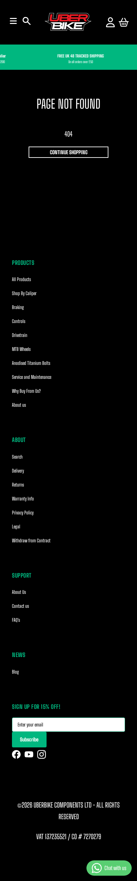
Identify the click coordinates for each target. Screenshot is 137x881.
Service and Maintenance (31, 377)
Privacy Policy (23, 512)
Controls (18, 321)
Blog (15, 672)
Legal (16, 526)
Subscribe (29, 739)
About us (19, 405)
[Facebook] (16, 754)
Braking (18, 307)
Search (17, 457)
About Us (19, 592)
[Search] (27, 21)
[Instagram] (41, 754)
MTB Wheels (21, 349)
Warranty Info (23, 498)
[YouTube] (29, 754)
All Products (21, 279)
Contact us (20, 606)
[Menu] (13, 21)
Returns (18, 485)
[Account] (110, 22)
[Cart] (124, 22)
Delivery (18, 471)
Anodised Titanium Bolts (31, 363)
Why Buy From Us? (26, 391)
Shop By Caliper (24, 293)
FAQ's (16, 620)
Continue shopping (68, 152)
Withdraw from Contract (31, 540)
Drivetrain (19, 335)
